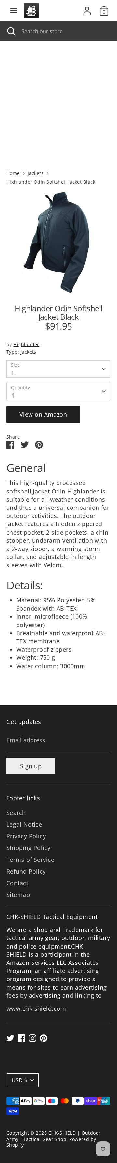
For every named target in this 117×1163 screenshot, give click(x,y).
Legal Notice (24, 824)
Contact (17, 883)
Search (16, 813)
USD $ (19, 1080)
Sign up (31, 766)
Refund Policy (26, 871)
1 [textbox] (13, 395)
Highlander (26, 344)
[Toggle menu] (13, 11)
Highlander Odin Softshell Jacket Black (50, 182)
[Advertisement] (58, 103)
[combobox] (64, 31)
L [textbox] (12, 373)
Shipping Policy (28, 848)
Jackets (36, 173)
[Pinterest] (43, 1038)
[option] (58, 242)
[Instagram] (32, 1038)
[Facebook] (21, 1038)
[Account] (87, 8)
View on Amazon (43, 414)
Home (13, 173)
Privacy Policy (26, 836)
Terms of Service (30, 859)
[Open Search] (11, 31)
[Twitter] (10, 1038)
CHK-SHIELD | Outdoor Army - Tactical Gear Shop (53, 1136)
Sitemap (18, 895)
